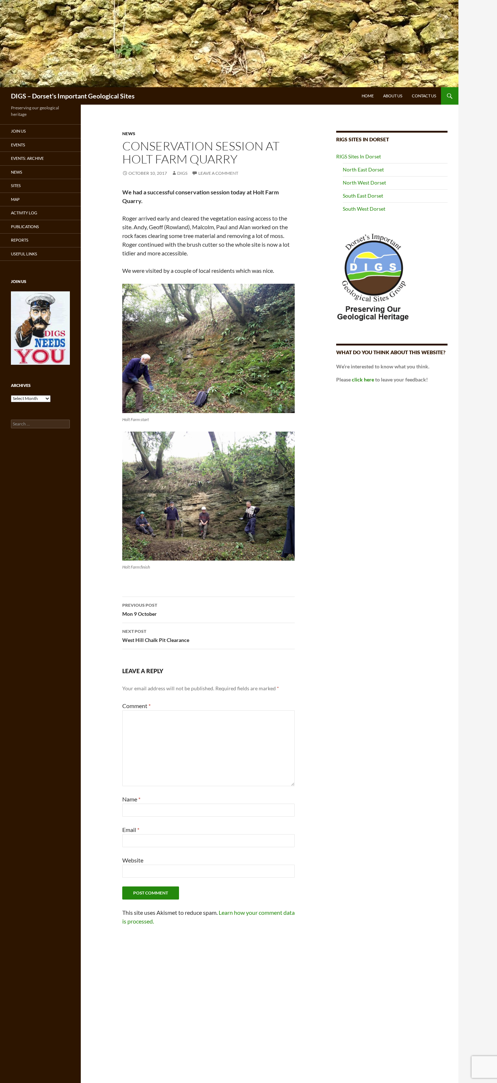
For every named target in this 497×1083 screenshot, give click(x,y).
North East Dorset (363, 169)
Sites (16, 185)
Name (131, 799)
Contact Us (424, 95)
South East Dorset (363, 196)
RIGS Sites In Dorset (358, 156)
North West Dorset (364, 182)
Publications (25, 226)
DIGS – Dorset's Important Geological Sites (73, 96)
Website (132, 860)
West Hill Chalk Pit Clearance (155, 636)
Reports (19, 240)
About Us (392, 95)
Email (130, 829)
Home (368, 95)
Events (18, 144)
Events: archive (27, 158)
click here (363, 379)
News (16, 172)
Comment (136, 705)
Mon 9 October (139, 609)
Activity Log (24, 212)
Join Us (18, 131)
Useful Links (24, 253)
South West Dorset (364, 209)
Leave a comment (218, 173)
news (128, 133)
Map (15, 199)
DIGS (182, 173)
